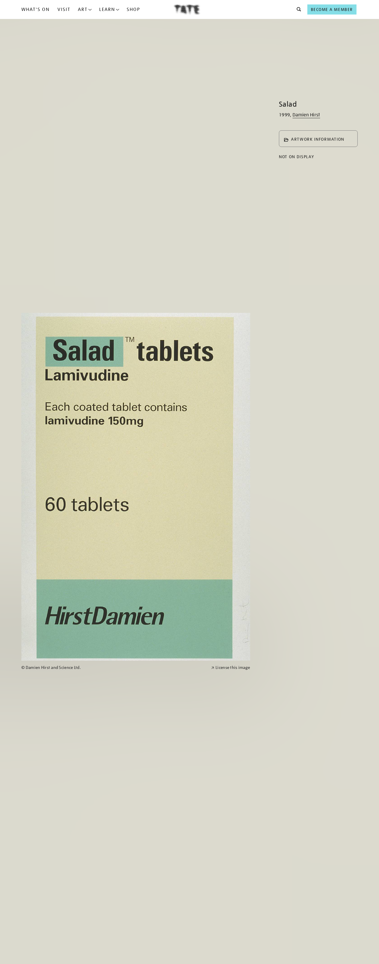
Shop (133, 9)
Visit (63, 9)
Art (83, 9)
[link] (113, 667)
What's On (35, 9)
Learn (107, 9)
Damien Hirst (306, 115)
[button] (297, 9)
